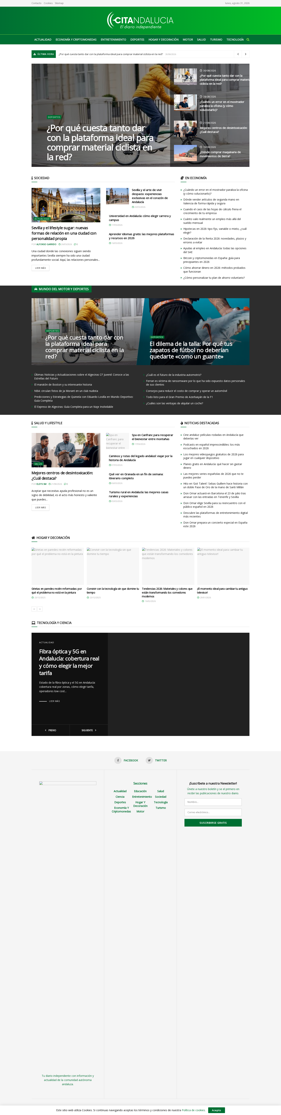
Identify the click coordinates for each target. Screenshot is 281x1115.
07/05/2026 (116, 465)
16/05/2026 (116, 243)
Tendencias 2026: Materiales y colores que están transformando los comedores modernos (112, 592)
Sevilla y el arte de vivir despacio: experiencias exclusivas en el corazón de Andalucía (150, 196)
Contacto (36, 3)
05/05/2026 (116, 501)
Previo (52, 730)
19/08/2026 (209, 147)
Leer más (40, 267)
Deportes (137, 39)
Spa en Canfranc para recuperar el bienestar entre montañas (152, 437)
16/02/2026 (157, 363)
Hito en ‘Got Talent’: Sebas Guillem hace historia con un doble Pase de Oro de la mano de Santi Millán (215, 485)
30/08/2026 (209, 70)
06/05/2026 (116, 483)
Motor (188, 39)
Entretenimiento (113, 39)
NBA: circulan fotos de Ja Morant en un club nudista (66, 391)
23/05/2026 (139, 206)
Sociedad (160, 796)
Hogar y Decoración (164, 39)
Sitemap (59, 3)
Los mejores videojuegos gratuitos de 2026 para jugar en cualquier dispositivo (213, 456)
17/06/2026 (139, 444)
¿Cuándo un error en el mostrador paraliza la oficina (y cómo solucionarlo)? (222, 106)
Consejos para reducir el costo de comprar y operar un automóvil (186, 391)
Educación (140, 791)
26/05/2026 (66, 244)
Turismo (216, 39)
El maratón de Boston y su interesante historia (63, 384)
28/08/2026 (209, 96)
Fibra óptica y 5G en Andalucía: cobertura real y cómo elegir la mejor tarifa (69, 662)
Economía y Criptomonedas (76, 39)
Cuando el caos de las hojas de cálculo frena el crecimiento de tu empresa (212, 211)
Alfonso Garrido (46, 244)
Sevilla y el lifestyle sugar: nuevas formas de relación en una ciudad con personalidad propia (64, 233)
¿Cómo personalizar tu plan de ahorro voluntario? (214, 277)
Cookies (48, 3)
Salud (201, 39)
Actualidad (42, 39)
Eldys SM (41, 483)
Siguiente (87, 730)
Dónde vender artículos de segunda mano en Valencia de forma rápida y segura (211, 201)
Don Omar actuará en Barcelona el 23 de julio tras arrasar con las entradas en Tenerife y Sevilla (214, 495)
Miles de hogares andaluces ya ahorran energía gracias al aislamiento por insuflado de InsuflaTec (223, 592)
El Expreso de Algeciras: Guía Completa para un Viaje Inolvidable (73, 406)
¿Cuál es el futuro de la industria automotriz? (173, 375)
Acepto (216, 1110)
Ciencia (120, 796)
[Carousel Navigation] (140, 609)
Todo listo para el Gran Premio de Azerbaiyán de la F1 (179, 397)
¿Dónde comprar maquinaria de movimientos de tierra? (220, 154)
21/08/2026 (209, 122)
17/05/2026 (116, 224)
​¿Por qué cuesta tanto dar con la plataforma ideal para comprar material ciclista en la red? (111, 54)
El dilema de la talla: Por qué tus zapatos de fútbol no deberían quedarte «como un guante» (191, 350)
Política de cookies (193, 1110)
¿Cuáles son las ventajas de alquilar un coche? (174, 403)
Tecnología (235, 39)
